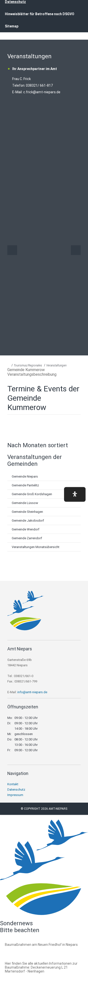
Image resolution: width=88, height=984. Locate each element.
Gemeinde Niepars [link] (25, 476)
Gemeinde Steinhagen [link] (27, 512)
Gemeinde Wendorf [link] (25, 529)
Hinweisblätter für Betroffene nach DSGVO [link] (39, 14)
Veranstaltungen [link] (56, 365)
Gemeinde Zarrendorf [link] (27, 538)
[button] (75, 494)
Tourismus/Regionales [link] (28, 365)
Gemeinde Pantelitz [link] (25, 485)
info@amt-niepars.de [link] (32, 692)
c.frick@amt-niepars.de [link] (41, 92)
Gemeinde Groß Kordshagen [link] (32, 494)
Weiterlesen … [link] (31, 950)
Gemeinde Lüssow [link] (25, 503)
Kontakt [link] (12, 784)
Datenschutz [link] (16, 789)
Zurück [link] (12, 250)
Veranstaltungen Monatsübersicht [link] (35, 547)
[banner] (44, 21)
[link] (25, 629)
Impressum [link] (15, 795)
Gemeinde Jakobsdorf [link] (28, 520)
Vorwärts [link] (76, 250)
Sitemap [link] (11, 26)
